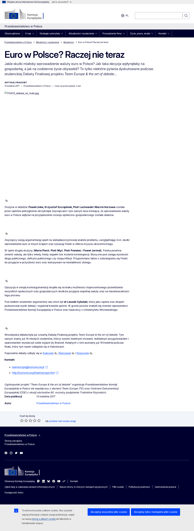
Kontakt (162, 33)
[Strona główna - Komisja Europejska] (27, 14)
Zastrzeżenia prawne (165, 486)
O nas (28, 33)
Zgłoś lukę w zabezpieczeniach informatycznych (30, 486)
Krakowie (48, 353)
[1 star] (22, 420)
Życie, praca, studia (140, 33)
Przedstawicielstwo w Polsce (18, 42)
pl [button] (127, 15)
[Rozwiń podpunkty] (34, 33)
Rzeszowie (82, 353)
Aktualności (68, 42)
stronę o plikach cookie (44, 519)
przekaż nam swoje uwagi (62, 421)
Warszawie (64, 353)
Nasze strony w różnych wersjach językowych (84, 486)
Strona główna (12, 33)
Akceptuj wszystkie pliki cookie (108, 511)
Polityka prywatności (139, 486)
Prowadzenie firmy (112, 33)
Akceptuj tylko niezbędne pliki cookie (155, 511)
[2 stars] (24, 420)
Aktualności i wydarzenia (81, 33)
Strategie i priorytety (49, 33)
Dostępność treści (14, 492)
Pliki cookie (118, 486)
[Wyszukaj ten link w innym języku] (6, 200)
